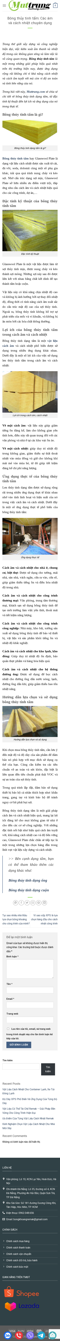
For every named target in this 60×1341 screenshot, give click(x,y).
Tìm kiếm (7, 1060)
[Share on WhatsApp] (15, 902)
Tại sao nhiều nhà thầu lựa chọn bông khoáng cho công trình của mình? (16, 919)
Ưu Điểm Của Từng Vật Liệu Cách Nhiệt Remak (28, 1118)
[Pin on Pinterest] (38, 902)
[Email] (52, 1335)
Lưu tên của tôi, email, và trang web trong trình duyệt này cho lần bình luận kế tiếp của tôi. (29, 1034)
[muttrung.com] (30, 5)
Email (10, 999)
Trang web (12, 1013)
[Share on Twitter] (27, 902)
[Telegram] (41, 1335)
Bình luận (12, 956)
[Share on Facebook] (21, 902)
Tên (9, 984)
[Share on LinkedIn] (44, 902)
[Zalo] (8, 1335)
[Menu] (4, 5)
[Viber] (30, 1335)
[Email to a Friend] (33, 902)
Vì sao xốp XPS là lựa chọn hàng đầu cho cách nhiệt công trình (44, 919)
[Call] (19, 1335)
